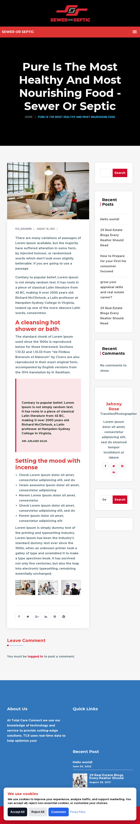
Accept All (17, 811)
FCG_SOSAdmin (23, 229)
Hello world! (109, 219)
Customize (58, 811)
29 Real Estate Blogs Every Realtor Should (106, 776)
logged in (35, 656)
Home (28, 117)
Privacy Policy (77, 812)
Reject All (37, 811)
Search (119, 173)
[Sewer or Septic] (70, 12)
